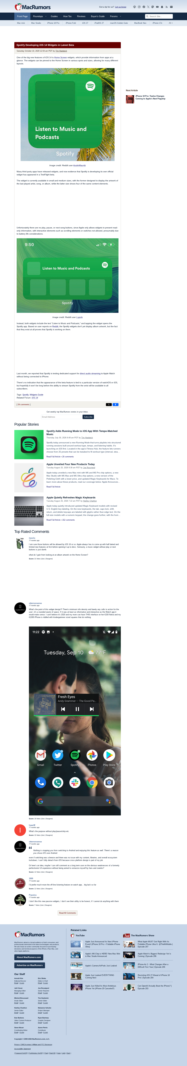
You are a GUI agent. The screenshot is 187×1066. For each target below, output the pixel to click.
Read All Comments (67, 913)
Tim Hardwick (61, 51)
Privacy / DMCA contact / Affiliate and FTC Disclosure (33, 1044)
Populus (33, 895)
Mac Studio (36, 23)
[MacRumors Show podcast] (134, 6)
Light (63, 1053)
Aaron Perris (42, 1027)
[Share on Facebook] (115, 404)
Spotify (25, 394)
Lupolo (79, 317)
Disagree (49, 559)
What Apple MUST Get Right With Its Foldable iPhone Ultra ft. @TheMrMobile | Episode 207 (155, 944)
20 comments (68, 457)
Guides (54, 16)
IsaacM (32, 825)
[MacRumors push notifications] (162, 6)
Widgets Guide (36, 394)
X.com (22, 983)
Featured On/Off (21, 1053)
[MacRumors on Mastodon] (152, 6)
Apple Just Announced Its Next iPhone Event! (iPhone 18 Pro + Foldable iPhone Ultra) (102, 944)
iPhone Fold (71, 23)
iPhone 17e (157, 23)
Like (42, 559)
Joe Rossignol (89, 468)
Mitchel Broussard (21, 998)
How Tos (67, 16)
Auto (59, 1053)
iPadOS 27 (99, 23)
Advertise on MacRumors (30, 965)
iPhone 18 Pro (53, 23)
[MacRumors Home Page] (32, 7)
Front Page (22, 16)
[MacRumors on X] (148, 6)
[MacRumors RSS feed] (166, 6)
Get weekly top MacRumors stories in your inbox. (67, 412)
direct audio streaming (90, 373)
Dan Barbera (19, 1018)
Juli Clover (18, 988)
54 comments (23, 404)
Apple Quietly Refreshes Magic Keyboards (70, 497)
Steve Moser (19, 1027)
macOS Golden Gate (119, 23)
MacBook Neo (140, 23)
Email (16, 983)
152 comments (68, 520)
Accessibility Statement (22, 1049)
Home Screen (60, 57)
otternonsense (35, 603)
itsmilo (32, 538)
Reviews (81, 16)
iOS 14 (35, 398)
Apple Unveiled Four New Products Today (70, 464)
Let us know (120, 7)
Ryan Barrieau (43, 1018)
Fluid (46, 1053)
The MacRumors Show (142, 935)
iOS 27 (85, 23)
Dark (68, 1053)
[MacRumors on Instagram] (139, 6)
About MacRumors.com (29, 957)
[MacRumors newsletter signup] (171, 6)
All (171, 23)
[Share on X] (109, 404)
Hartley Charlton (90, 501)
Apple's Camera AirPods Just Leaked (101, 966)
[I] (20, 835)
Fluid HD (52, 1053)
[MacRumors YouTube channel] (157, 6)
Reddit (55, 326)
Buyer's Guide (98, 16)
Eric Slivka (42, 978)
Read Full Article (53, 457)
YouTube (80, 935)
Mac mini (21, 23)
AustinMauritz (79, 165)
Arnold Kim (18, 978)
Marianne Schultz (44, 1008)
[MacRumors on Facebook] (143, 6)
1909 (31, 878)
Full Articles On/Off (35, 1053)
